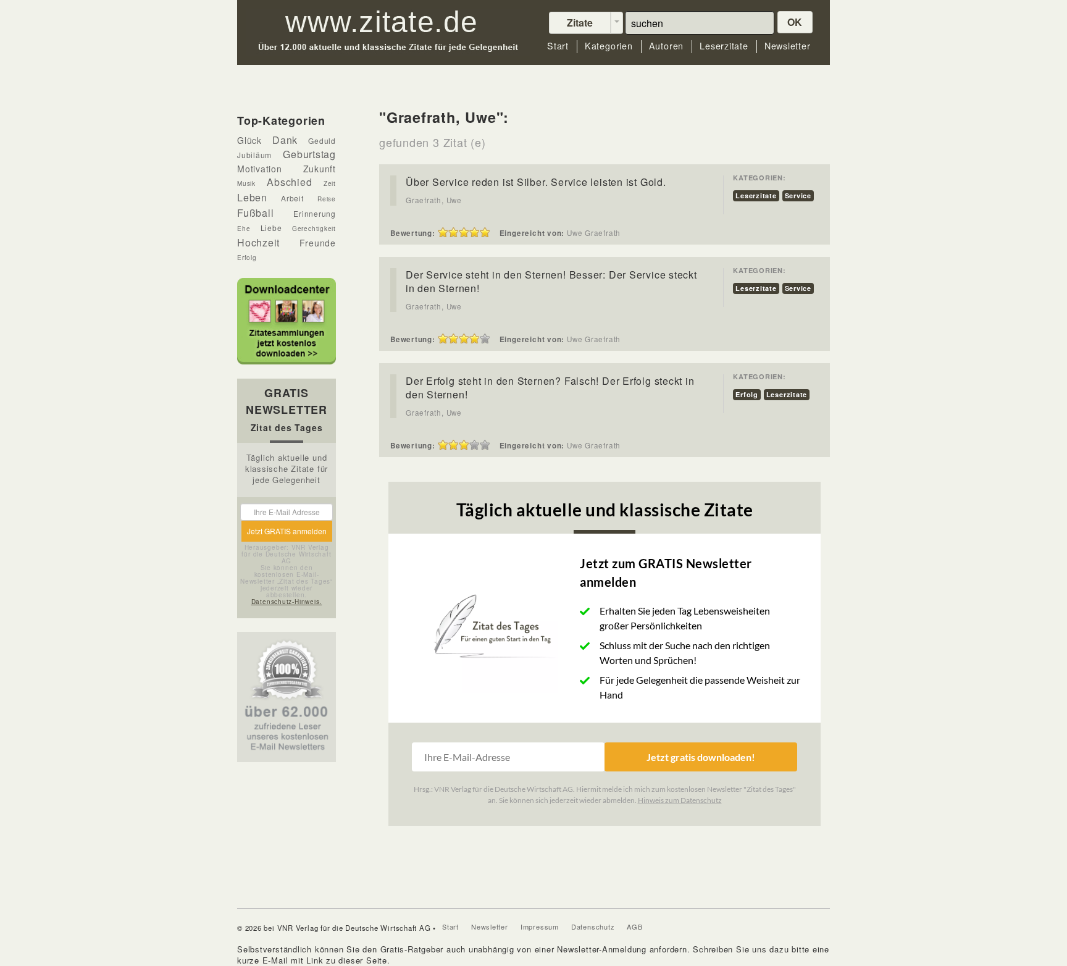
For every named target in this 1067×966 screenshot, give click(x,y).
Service (798, 195)
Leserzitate (724, 46)
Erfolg (746, 394)
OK (795, 22)
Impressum (540, 926)
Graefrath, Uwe (434, 200)
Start (558, 46)
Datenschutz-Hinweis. (286, 601)
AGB (634, 926)
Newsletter (787, 46)
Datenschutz (593, 926)
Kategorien (609, 46)
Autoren (666, 46)
